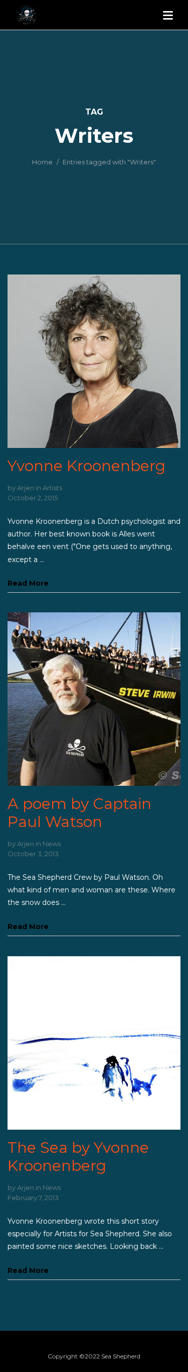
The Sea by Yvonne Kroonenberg (78, 1156)
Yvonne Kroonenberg (86, 465)
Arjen (25, 488)
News (52, 844)
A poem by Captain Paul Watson (79, 812)
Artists (52, 488)
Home (42, 162)
